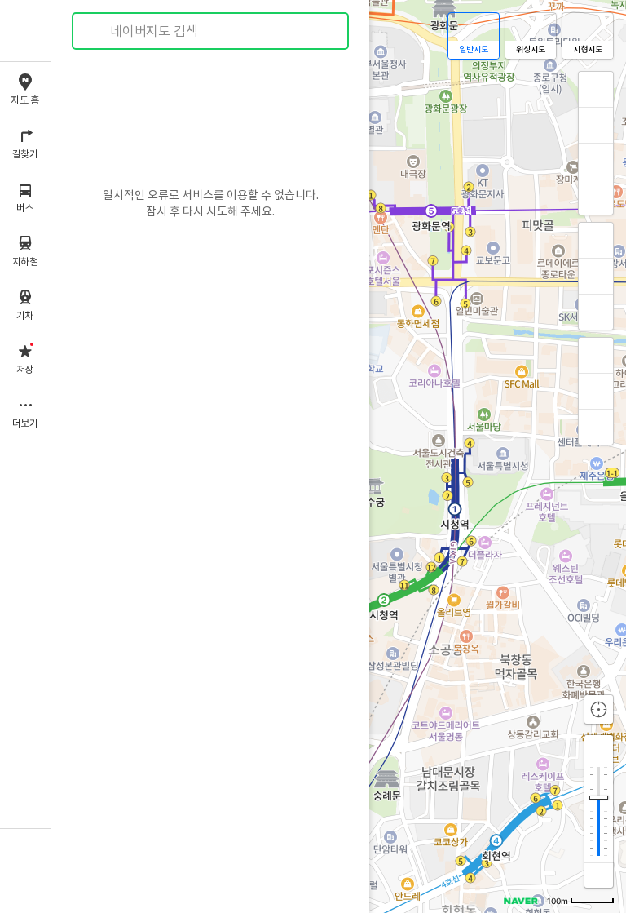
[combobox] (211, 31)
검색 (96, 31)
